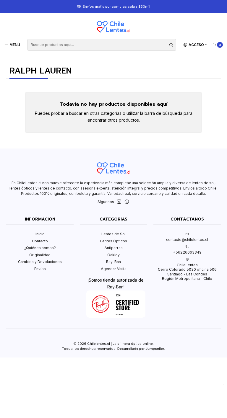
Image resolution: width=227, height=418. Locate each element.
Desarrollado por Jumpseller (140, 349)
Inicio (40, 234)
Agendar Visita (114, 269)
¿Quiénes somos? (40, 248)
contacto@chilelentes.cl (187, 239)
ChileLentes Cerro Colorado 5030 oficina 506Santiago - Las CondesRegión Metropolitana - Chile (187, 272)
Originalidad (40, 255)
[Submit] (171, 45)
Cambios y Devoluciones (40, 261)
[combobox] (101, 45)
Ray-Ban (113, 261)
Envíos (40, 269)
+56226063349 (187, 252)
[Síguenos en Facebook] (126, 202)
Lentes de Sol (113, 234)
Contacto (40, 241)
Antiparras (113, 248)
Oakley (113, 255)
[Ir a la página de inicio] (113, 26)
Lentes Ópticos (113, 241)
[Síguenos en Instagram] (119, 202)
